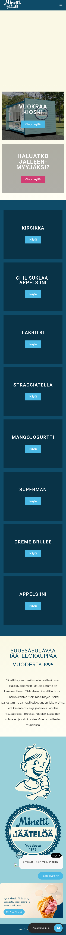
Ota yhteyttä (33, 124)
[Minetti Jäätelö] (12, 5)
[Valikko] (61, 5)
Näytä (33, 239)
